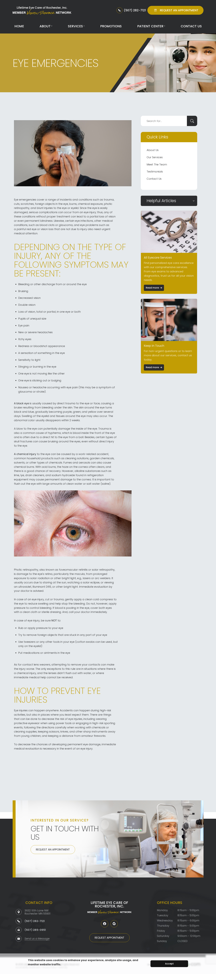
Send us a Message (37, 939)
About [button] (45, 26)
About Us (153, 150)
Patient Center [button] (150, 26)
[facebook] (104, 923)
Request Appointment (109, 937)
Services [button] (75, 26)
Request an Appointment (53, 849)
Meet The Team (157, 164)
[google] (114, 923)
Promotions (111, 26)
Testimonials (155, 171)
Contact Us (191, 26)
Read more (152, 287)
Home (19, 26)
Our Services (155, 157)
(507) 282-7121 (35, 921)
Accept (169, 963)
